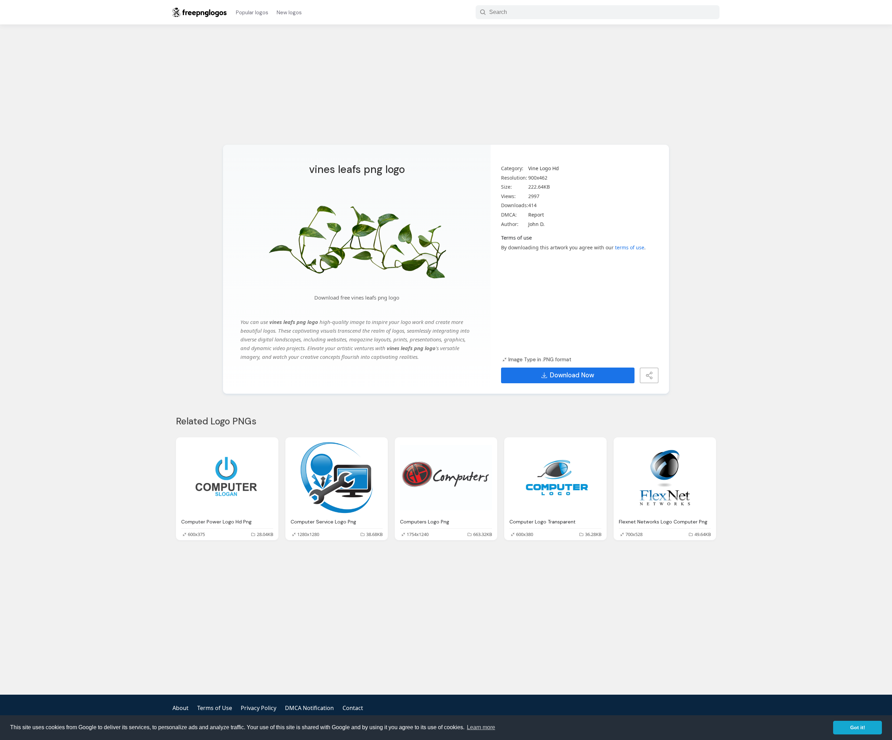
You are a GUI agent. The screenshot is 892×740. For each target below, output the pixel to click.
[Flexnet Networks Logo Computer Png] (665, 477)
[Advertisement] (446, 89)
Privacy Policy (258, 708)
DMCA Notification (309, 708)
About (180, 708)
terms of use (629, 247)
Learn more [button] (481, 727)
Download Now (572, 375)
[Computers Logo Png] (446, 477)
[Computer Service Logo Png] (337, 477)
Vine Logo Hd (543, 168)
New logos (289, 12)
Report (536, 214)
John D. (536, 224)
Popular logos (252, 12)
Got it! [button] (857, 727)
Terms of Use (214, 708)
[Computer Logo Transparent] (555, 477)
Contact (353, 708)
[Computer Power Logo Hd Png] (227, 477)
